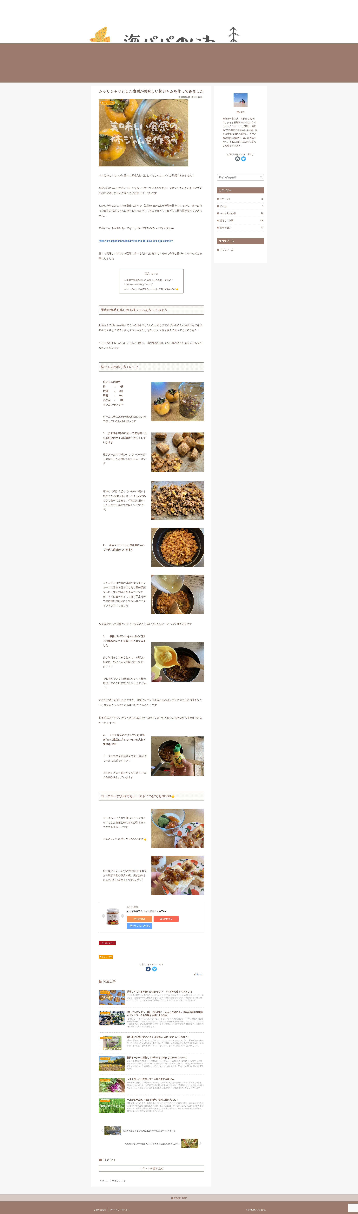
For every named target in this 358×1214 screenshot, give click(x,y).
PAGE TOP (180, 1198)
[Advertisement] (179, 63)
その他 (241, 206)
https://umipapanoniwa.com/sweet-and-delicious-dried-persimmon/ (136, 240)
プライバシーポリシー (120, 1210)
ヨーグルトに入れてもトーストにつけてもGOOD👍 (152, 289)
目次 (147, 273)
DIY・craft (241, 199)
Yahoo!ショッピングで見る (139, 926)
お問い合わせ (100, 1210)
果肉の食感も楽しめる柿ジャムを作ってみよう (149, 280)
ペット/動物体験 (241, 213)
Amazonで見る (139, 919)
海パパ (240, 112)
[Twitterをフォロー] (154, 969)
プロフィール (226, 250)
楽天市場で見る (166, 919)
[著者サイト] (148, 969)
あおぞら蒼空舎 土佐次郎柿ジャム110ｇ (147, 911)
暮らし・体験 (107, 957)
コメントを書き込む (151, 1168)
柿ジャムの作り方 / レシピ (139, 284)
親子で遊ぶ (241, 227)
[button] (261, 177)
